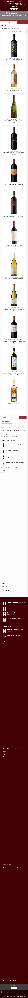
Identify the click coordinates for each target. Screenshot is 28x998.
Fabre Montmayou (17, 119)
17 (7, 413)
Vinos (18, 58)
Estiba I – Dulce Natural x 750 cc (14, 90)
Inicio (2, 22)
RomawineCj (4, 593)
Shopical (16, 996)
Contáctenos (14, 985)
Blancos (10, 88)
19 (11, 413)
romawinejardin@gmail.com (14, 3)
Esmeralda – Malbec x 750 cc (14, 59)
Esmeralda (10, 58)
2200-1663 (19, 1)
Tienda (6, 22)
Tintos (15, 58)
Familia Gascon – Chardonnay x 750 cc (14, 278)
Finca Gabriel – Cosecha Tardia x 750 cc (14, 405)
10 (24, 411)
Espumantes (9, 119)
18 (9, 413)
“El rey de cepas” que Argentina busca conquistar (13, 427)
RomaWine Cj (14, 12)
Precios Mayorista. (5, 425)
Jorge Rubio (11, 371)
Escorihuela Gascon (10, 245)
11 (2, 413)
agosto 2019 (4, 586)
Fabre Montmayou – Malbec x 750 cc (14, 216)
